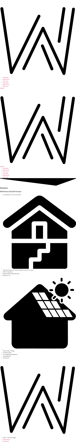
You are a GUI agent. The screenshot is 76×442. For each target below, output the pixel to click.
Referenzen (6, 79)
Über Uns (5, 81)
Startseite (5, 77)
